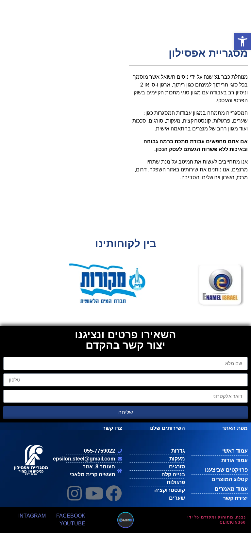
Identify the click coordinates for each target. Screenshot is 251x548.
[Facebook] (114, 493)
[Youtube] (94, 493)
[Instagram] (74, 493)
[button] (242, 41)
